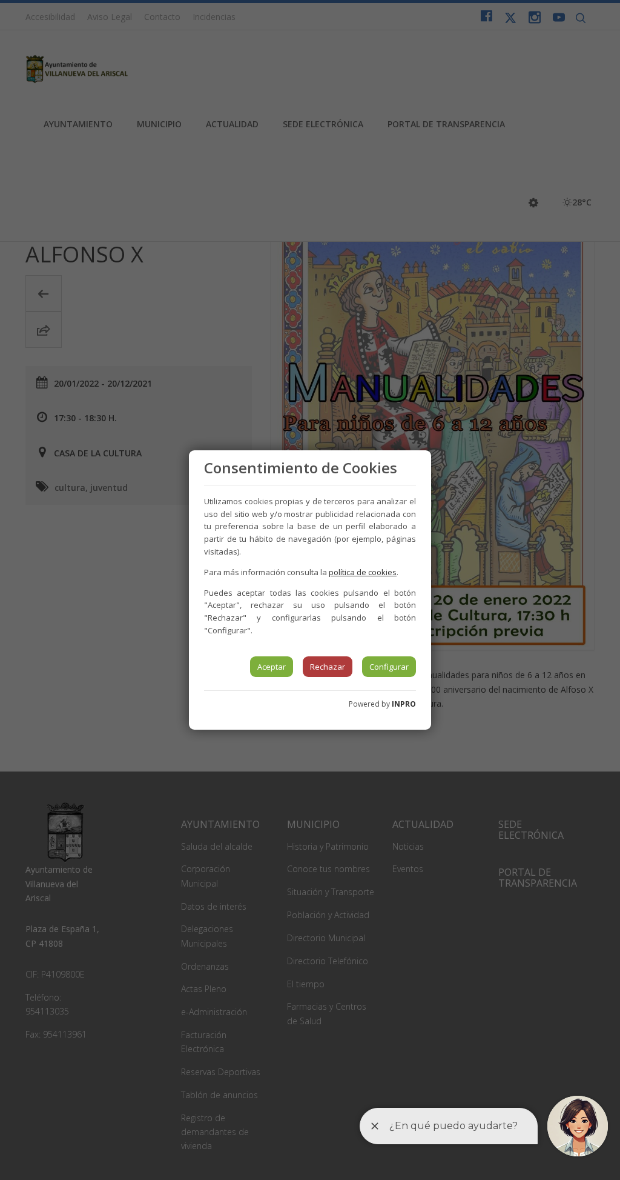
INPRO (404, 704)
